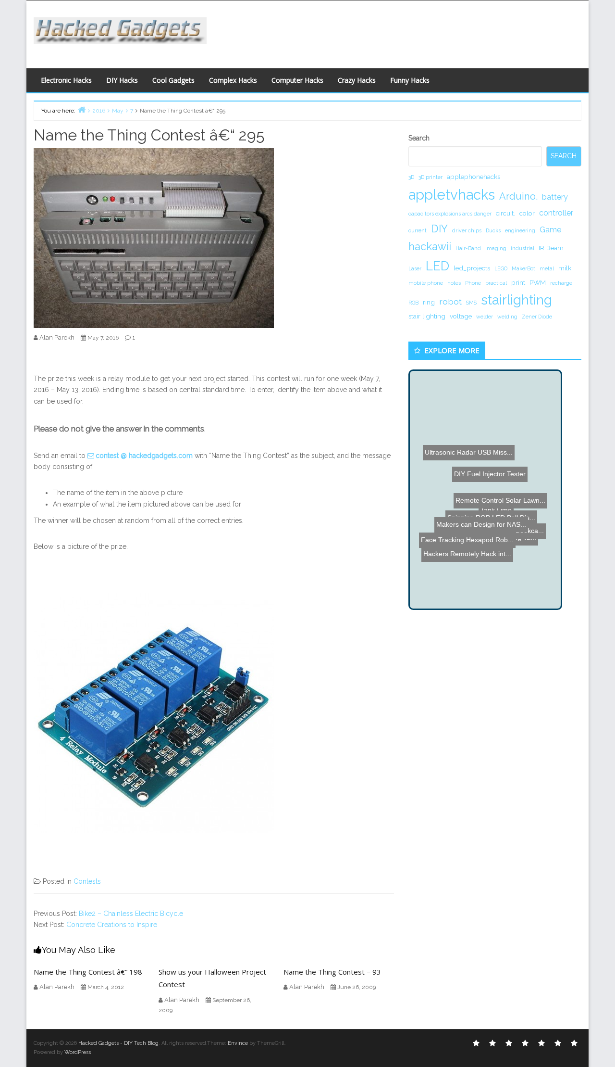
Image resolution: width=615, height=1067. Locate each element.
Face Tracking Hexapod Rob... (466, 585)
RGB (413, 302)
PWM (537, 282)
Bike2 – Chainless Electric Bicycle (131, 913)
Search (419, 138)
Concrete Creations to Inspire (111, 924)
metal (547, 268)
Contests (87, 881)
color (527, 213)
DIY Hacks (122, 80)
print (518, 282)
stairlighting (516, 299)
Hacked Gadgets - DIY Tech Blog (118, 1043)
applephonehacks (473, 176)
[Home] (82, 109)
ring (429, 302)
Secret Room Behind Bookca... (491, 511)
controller (556, 212)
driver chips (466, 230)
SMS (471, 302)
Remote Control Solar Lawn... (507, 538)
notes (454, 283)
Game (550, 229)
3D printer (430, 177)
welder (484, 316)
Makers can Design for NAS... (487, 482)
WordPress (77, 1052)
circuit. (505, 213)
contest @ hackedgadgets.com (144, 455)
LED (437, 265)
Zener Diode (537, 316)
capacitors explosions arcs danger (450, 213)
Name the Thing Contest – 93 (332, 972)
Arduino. (518, 196)
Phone (473, 283)
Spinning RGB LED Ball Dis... (506, 501)
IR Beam (551, 248)
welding (507, 316)
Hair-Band (468, 248)
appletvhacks (451, 194)
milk (564, 268)
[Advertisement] (401, 31)
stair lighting (426, 316)
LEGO (500, 268)
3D (411, 177)
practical (496, 283)
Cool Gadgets (173, 80)
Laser (414, 268)
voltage (461, 316)
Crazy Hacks (357, 80)
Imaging (495, 248)
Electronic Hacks (66, 80)
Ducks (493, 230)
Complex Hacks (233, 80)
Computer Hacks (297, 80)
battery (555, 197)
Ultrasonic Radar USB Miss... (465, 460)
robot (450, 301)
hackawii (429, 246)
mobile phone (425, 283)
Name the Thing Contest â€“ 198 (88, 972)
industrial (522, 248)
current (417, 230)
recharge (561, 283)
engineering (520, 230)
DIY (439, 228)
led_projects (472, 268)
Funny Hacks (410, 80)
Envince (238, 1043)
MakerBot (523, 268)
